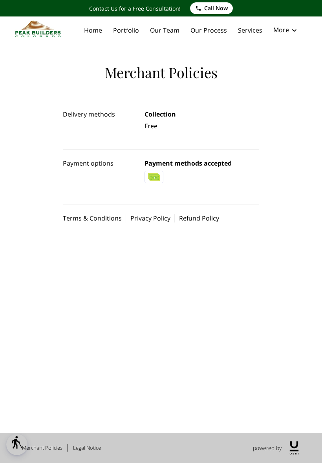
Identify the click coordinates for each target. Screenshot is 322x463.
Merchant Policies (42, 447)
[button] (16, 444)
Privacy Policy (150, 218)
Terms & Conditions (92, 218)
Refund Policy (199, 218)
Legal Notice (87, 447)
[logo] (294, 448)
